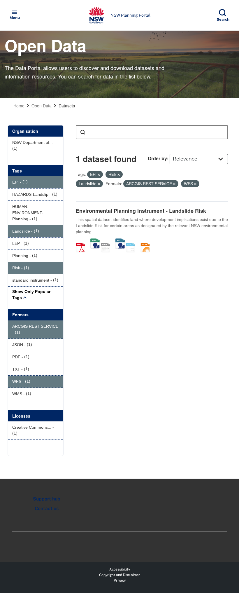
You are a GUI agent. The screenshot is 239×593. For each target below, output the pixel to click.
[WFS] (120, 241)
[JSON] (147, 241)
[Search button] (83, 132)
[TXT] (132, 241)
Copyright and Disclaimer (119, 575)
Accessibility (119, 569)
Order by (157, 158)
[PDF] (82, 241)
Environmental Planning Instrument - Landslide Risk (141, 210)
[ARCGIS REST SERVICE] (107, 241)
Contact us (47, 508)
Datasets (67, 106)
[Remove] (99, 174)
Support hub (46, 499)
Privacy (120, 580)
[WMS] (95, 241)
